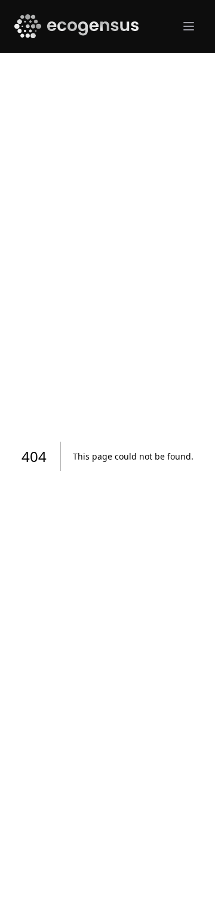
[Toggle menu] (189, 26)
